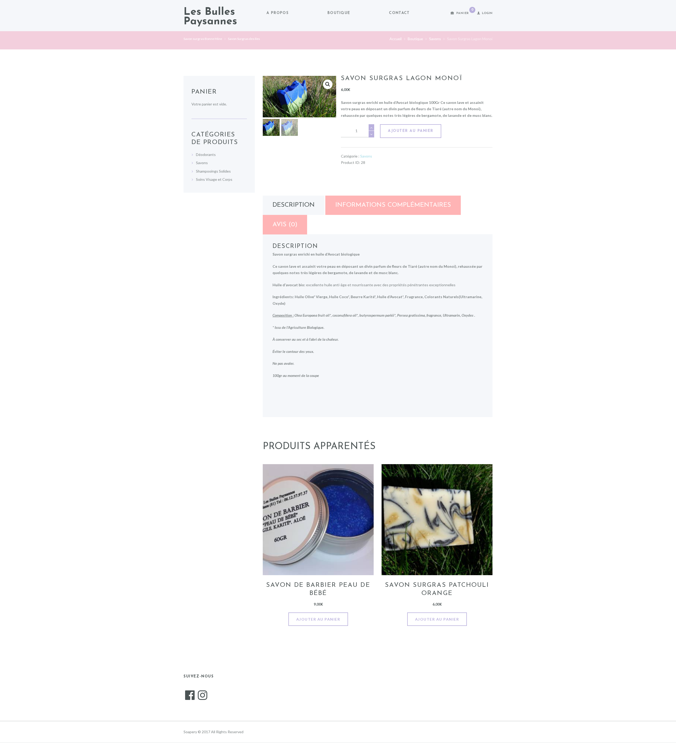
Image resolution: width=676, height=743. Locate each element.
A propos (277, 13)
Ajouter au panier (410, 131)
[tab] (294, 205)
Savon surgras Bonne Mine (203, 39)
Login (487, 13)
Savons (435, 38)
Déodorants (206, 154)
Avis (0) (285, 224)
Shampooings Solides (213, 171)
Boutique (338, 13)
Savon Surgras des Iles (244, 39)
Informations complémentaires (393, 205)
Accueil (395, 38)
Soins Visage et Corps (214, 179)
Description (294, 205)
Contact (399, 13)
